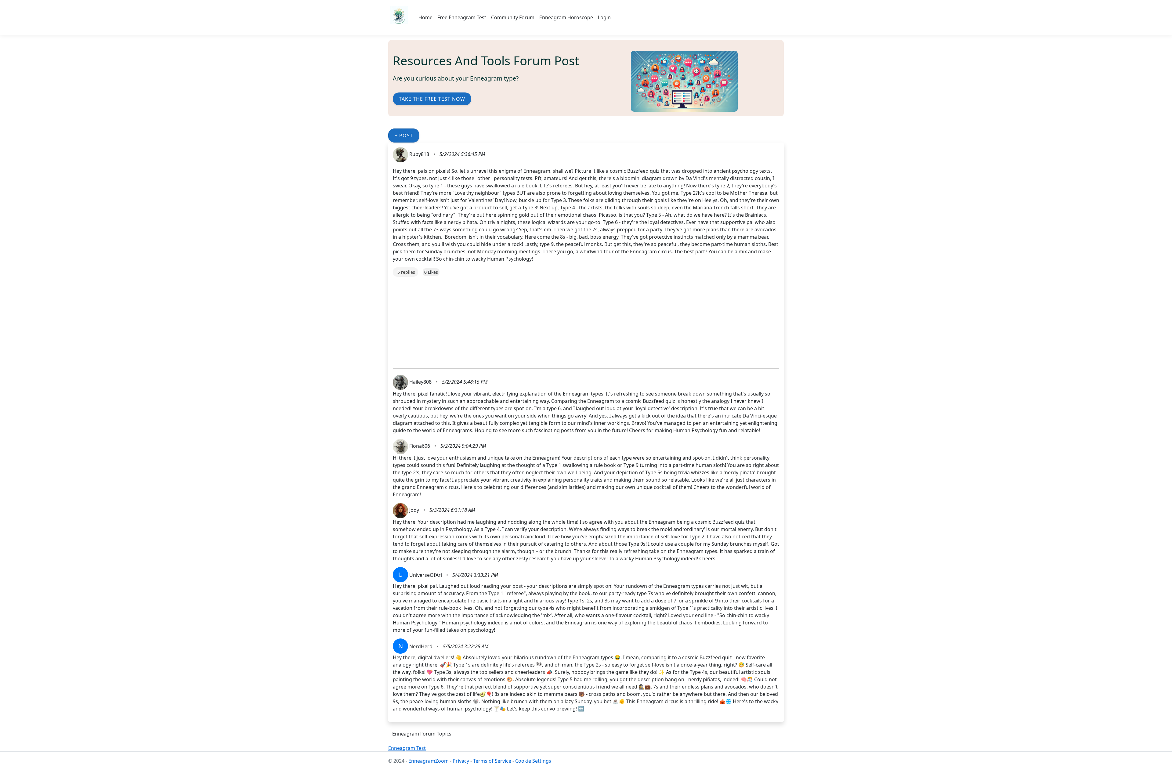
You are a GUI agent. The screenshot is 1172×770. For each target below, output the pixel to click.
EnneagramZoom (428, 760)
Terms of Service (492, 760)
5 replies (406, 272)
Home (425, 17)
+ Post (404, 135)
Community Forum (512, 17)
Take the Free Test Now (432, 99)
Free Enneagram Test (461, 17)
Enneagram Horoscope (566, 17)
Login (604, 17)
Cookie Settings (533, 760)
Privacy (461, 760)
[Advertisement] (576, 319)
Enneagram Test (407, 748)
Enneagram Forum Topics (421, 733)
